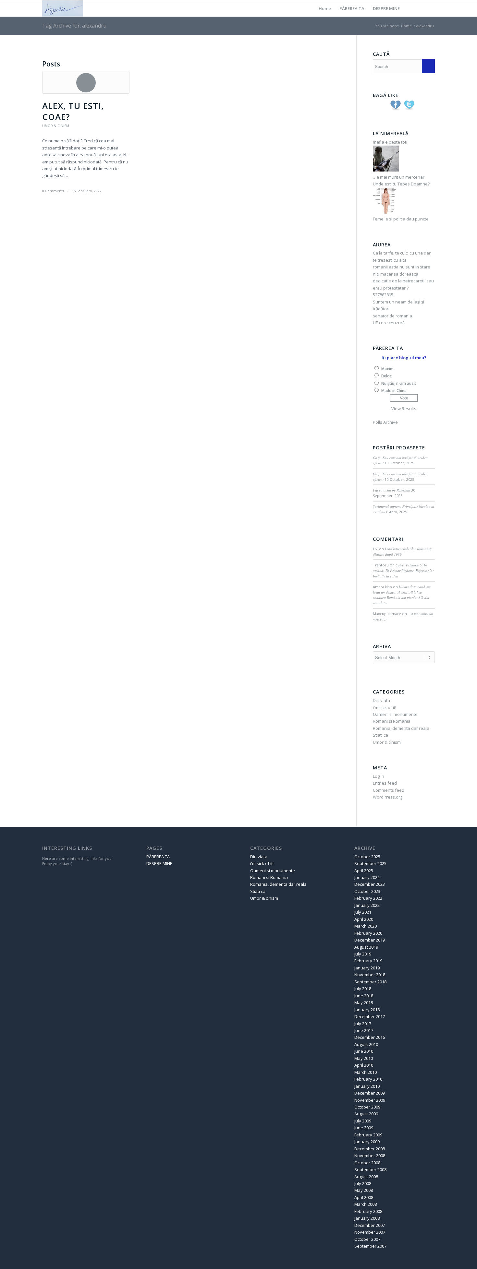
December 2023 (369, 884)
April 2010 (363, 1065)
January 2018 (367, 1010)
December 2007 (369, 1225)
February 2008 (368, 1211)
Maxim (387, 369)
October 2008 (367, 1163)
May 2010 (363, 1058)
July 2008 (362, 1183)
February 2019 (368, 961)
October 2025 (367, 857)
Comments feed (388, 790)
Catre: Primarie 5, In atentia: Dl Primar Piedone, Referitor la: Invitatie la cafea (403, 570)
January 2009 (367, 1141)
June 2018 (363, 996)
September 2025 (370, 863)
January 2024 (367, 877)
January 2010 (367, 1086)
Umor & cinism (55, 126)
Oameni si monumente (395, 714)
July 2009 (362, 1121)
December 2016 (369, 1037)
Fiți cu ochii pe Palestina (391, 490)
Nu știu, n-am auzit (398, 383)
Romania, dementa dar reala (401, 728)
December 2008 (369, 1149)
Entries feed (385, 783)
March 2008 (365, 1204)
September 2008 (370, 1169)
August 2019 (366, 947)
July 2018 (362, 988)
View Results (403, 408)
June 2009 (363, 1128)
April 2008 (363, 1197)
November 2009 (369, 1100)
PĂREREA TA (351, 8)
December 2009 (369, 1093)
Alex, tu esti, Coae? (73, 111)
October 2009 (367, 1107)
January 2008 (367, 1218)
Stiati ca (380, 735)
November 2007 (369, 1232)
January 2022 (367, 905)
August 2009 (366, 1114)
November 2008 (369, 1155)
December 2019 (369, 940)
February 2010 (368, 1079)
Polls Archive (385, 422)
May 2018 (363, 1002)
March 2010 (365, 1072)
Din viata (381, 700)
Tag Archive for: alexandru (74, 25)
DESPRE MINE (386, 8)
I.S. (375, 548)
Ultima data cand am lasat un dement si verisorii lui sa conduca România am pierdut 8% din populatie (402, 594)
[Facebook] (430, 8)
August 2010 (366, 1044)
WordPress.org (387, 797)
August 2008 (366, 1177)
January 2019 (367, 968)
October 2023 (367, 891)
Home (325, 8)
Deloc (386, 376)
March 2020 (365, 926)
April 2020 (363, 919)
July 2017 (362, 1023)
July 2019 (362, 954)
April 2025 (363, 870)
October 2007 (367, 1239)
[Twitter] (420, 8)
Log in (378, 776)
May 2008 (363, 1190)
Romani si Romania (391, 721)
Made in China (394, 390)
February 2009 (368, 1135)
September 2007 (370, 1246)
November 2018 (369, 975)
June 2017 (363, 1030)
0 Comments (53, 191)
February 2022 (368, 898)
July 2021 (362, 912)
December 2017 (369, 1016)
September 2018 (370, 982)
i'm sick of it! (384, 707)
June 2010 (363, 1051)
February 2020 (368, 933)
